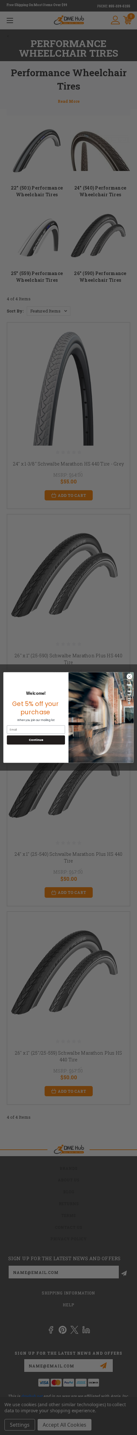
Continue (36, 740)
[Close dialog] (129, 676)
